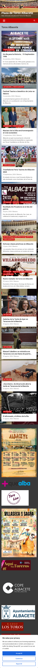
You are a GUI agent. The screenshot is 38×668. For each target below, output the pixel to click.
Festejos (16, 202)
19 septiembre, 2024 (9, 135)
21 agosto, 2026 (8, 418)
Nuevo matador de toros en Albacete (18, 279)
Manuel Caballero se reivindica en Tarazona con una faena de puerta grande (16, 353)
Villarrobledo (8, 274)
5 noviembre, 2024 (8, 96)
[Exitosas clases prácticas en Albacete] (19, 230)
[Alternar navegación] (4, 20)
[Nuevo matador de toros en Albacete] (19, 265)
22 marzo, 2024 (8, 281)
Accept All (19, 653)
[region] (19, 651)
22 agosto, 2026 (8, 356)
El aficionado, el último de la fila (16, 416)
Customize (19, 658)
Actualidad (7, 87)
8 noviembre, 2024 (8, 59)
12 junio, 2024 (7, 246)
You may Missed (10, 293)
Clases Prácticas (19, 236)
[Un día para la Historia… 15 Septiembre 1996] (19, 41)
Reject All (19, 664)
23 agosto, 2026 (8, 324)
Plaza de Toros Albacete (17, 13)
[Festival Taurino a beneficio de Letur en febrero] (19, 78)
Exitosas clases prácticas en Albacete (18, 244)
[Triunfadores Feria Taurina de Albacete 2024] (19, 156)
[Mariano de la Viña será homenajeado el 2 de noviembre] (19, 117)
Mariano (18, 59)
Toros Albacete (9, 49)
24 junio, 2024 (7, 211)
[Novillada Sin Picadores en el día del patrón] (19, 193)
